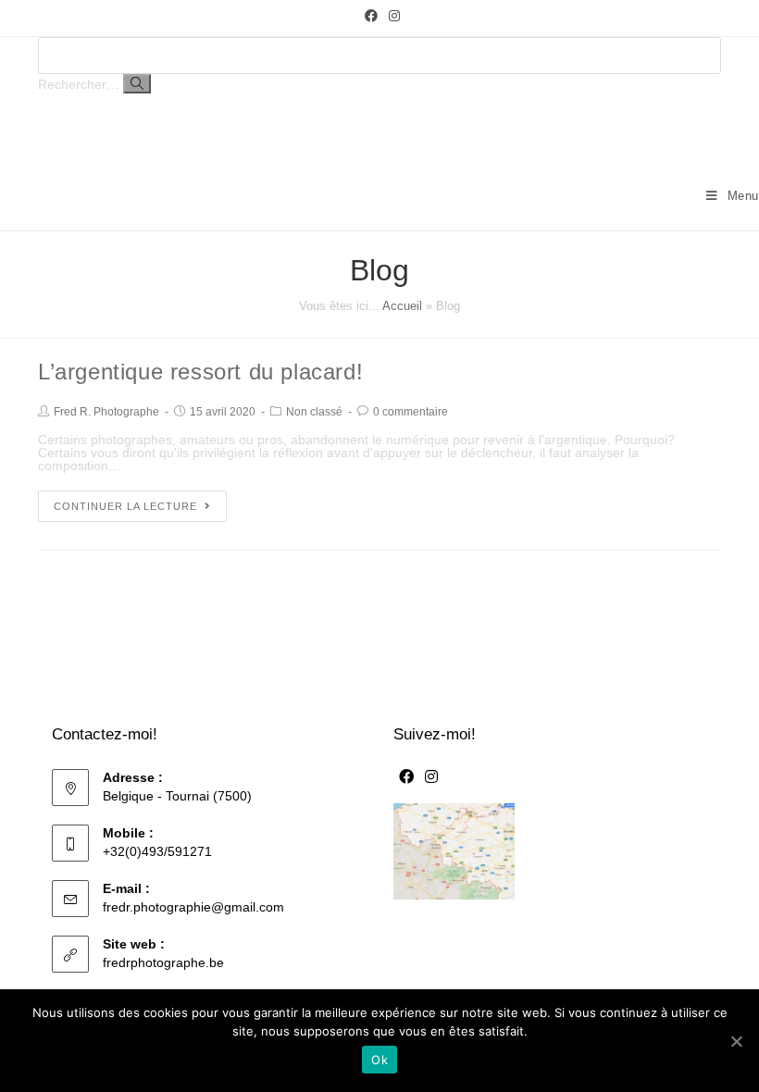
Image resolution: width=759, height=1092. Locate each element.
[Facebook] (371, 15)
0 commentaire (410, 411)
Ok (379, 1059)
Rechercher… (78, 84)
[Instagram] (391, 15)
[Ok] (736, 1041)
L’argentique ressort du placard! (200, 371)
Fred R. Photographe (106, 411)
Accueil (402, 306)
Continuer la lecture (125, 506)
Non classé (314, 411)
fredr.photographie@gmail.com (193, 907)
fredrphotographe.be (163, 962)
